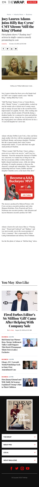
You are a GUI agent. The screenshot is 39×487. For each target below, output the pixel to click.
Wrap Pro (7, 445)
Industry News (18, 14)
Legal (6, 452)
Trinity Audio (21, 86)
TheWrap (7, 437)
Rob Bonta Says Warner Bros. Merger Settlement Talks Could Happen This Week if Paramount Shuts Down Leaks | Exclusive (11, 345)
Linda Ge (4, 44)
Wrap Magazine (10, 460)
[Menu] (4, 2)
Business (29, 14)
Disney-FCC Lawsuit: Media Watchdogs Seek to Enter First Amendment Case (11, 366)
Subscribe (32, 2)
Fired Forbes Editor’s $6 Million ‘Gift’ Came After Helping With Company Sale (19, 320)
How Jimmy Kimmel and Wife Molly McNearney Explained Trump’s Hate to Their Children (11, 383)
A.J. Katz (11, 330)
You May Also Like (15, 282)
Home (9, 14)
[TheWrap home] (16, 2)
